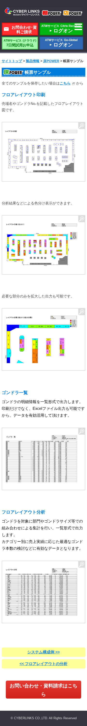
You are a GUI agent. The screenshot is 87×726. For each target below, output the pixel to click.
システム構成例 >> (43, 652)
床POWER (51, 61)
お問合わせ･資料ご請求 (24, 29)
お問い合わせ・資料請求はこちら (43, 690)
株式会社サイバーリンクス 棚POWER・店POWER (43, 11)
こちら (65, 83)
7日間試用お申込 (20, 43)
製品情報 (32, 61)
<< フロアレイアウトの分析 (43, 664)
